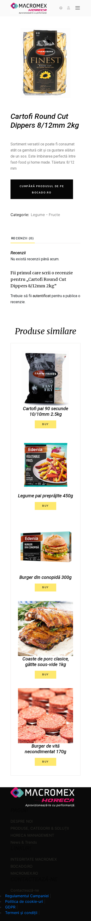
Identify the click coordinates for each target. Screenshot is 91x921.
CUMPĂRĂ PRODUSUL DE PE (42, 189)
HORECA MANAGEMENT (32, 835)
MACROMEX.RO (24, 873)
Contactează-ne (24, 890)
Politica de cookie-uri (24, 901)
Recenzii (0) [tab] (22, 238)
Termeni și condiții (21, 912)
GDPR (10, 907)
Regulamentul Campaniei (27, 896)
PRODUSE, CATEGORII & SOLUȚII (39, 828)
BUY (45, 424)
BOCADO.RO (21, 866)
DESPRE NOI (21, 821)
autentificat (42, 296)
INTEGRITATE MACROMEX (33, 859)
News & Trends (23, 842)
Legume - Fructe (45, 214)
